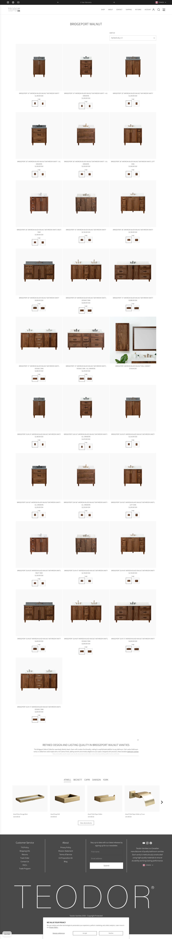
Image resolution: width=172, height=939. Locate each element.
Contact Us (24, 861)
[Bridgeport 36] (86, 135)
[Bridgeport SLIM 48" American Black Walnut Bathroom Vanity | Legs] (129, 581)
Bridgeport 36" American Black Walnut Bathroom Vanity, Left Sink (133, 163)
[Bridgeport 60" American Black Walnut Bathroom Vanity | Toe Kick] (43, 308)
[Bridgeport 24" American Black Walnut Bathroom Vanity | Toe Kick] (43, 103)
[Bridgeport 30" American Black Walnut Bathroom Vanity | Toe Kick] (136, 103)
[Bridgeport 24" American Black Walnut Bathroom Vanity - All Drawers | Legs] (82, 106)
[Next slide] (114, 2)
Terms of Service (65, 854)
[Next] (161, 802)
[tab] (67, 780)
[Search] (158, 9)
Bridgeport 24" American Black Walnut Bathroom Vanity (39, 93)
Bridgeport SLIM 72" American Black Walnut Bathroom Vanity (133, 639)
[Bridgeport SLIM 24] (39, 408)
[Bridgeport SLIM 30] (133, 408)
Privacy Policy (65, 847)
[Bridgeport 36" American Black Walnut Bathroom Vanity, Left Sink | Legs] (129, 174)
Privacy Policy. (53, 927)
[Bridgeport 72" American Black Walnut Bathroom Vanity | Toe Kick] (136, 308)
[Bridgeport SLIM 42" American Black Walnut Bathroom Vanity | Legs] (82, 581)
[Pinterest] (13, 2)
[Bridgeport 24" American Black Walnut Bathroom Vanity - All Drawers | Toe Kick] (90, 106)
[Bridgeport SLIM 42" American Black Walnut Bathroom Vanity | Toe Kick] (90, 581)
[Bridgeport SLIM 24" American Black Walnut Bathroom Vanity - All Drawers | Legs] (82, 447)
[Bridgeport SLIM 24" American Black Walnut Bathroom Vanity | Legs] (35, 444)
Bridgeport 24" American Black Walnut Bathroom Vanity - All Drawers (86, 94)
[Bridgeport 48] (133, 203)
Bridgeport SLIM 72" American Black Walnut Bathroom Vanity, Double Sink (39, 708)
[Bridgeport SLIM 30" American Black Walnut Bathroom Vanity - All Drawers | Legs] (35, 515)
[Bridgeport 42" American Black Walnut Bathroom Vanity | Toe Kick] (90, 240)
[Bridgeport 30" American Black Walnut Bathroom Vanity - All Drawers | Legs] (35, 174)
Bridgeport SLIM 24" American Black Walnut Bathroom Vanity (39, 434)
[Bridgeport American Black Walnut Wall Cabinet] (133, 340)
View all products (86, 823)
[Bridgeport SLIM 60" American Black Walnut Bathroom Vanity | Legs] (35, 649)
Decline (111, 933)
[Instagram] (8, 2)
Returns (25, 854)
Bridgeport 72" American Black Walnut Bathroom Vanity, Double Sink (39, 367)
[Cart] (163, 9)
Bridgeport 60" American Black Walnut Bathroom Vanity (39, 298)
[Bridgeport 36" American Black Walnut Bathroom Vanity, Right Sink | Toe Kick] (43, 242)
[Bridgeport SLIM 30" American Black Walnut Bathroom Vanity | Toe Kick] (136, 444)
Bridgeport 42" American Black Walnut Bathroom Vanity (86, 230)
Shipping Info (25, 851)
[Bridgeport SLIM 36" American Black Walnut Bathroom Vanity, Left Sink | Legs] (129, 515)
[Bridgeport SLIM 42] (86, 544)
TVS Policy (25, 847)
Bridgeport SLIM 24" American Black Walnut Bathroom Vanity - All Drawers (86, 435)
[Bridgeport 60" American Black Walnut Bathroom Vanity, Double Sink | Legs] (82, 310)
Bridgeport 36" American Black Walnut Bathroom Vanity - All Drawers (86, 163)
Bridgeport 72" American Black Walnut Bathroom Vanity (133, 298)
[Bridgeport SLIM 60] (39, 612)
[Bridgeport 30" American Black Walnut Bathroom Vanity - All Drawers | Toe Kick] (43, 174)
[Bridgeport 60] (39, 272)
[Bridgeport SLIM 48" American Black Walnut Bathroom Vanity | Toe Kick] (136, 581)
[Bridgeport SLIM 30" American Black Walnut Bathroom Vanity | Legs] (129, 444)
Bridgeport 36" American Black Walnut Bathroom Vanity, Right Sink (39, 231)
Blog (65, 861)
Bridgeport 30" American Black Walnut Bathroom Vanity (133, 93)
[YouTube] (18, 2)
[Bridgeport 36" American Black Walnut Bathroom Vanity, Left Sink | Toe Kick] (136, 174)
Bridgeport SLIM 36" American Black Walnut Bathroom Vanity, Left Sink (133, 503)
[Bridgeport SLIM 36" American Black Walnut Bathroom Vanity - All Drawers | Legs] (82, 515)
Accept (85, 933)
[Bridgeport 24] (39, 67)
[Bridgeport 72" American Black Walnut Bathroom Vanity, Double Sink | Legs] (35, 379)
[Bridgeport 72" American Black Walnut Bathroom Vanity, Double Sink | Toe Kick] (43, 379)
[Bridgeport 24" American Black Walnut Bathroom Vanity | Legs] (35, 103)
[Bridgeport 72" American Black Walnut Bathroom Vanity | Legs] (129, 308)
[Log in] (153, 9)
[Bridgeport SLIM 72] (133, 612)
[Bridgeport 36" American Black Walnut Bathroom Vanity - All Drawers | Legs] (82, 174)
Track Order (24, 858)
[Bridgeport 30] (133, 67)
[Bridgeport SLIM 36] (86, 476)
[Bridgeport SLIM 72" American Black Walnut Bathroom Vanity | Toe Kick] (136, 649)
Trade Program (24, 868)
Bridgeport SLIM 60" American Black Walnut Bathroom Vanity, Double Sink (86, 640)
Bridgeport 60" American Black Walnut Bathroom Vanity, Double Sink (86, 299)
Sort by (112, 33)
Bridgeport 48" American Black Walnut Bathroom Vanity (133, 230)
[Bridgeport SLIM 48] (133, 544)
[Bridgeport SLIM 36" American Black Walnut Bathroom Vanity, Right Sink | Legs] (35, 583)
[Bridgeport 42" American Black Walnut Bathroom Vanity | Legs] (82, 240)
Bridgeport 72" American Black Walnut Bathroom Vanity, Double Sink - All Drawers (86, 367)
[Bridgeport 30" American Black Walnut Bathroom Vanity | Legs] (129, 103)
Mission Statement (65, 851)
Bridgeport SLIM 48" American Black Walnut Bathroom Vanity (133, 571)
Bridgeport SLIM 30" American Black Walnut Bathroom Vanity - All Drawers (39, 503)
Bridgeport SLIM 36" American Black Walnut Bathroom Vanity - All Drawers (86, 503)
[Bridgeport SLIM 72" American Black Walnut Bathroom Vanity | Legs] (129, 649)
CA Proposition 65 (66, 858)
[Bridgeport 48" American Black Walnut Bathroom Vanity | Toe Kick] (136, 240)
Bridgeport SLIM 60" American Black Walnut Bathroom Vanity (39, 639)
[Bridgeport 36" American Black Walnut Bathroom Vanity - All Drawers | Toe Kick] (90, 174)
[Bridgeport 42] (86, 203)
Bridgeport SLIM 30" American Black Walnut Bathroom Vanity (133, 434)
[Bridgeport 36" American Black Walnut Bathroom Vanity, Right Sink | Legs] (35, 242)
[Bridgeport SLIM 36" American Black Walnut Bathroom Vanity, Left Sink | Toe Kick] (136, 515)
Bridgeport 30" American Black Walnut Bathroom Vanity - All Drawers (39, 163)
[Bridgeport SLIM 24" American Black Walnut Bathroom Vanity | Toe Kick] (43, 444)
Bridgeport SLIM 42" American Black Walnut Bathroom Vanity (86, 571)
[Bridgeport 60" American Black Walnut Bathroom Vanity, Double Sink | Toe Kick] (90, 310)
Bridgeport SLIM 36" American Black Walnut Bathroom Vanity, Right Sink (39, 572)
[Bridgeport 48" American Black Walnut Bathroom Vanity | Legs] (129, 240)
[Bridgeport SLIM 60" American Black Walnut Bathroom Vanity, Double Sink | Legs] (82, 651)
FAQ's (24, 865)
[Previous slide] (58, 2)
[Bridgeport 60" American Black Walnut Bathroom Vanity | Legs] (35, 308)
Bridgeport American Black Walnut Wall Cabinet (132, 366)
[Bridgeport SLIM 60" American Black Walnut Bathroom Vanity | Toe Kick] (43, 649)
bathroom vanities (133, 752)
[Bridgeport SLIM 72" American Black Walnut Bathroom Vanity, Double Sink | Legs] (35, 719)
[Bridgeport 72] (133, 272)
